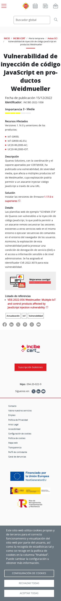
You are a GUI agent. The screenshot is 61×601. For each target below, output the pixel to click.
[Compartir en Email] (38, 324)
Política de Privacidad (18, 419)
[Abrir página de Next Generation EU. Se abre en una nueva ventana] (30, 477)
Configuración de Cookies (29, 573)
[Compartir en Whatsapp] (32, 324)
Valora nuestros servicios (20, 410)
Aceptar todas (29, 593)
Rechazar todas (29, 583)
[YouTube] (43, 391)
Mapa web (13, 442)
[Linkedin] (38, 391)
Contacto (12, 406)
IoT (24, 315)
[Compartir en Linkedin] (11, 324)
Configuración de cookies (19, 433)
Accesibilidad (14, 429)
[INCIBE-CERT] (30, 348)
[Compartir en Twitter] (18, 324)
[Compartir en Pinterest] (25, 324)
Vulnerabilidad (36, 315)
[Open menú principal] (3, 5)
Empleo (11, 415)
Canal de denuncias (17, 456)
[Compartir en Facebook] (5, 324)
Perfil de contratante (17, 452)
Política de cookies (16, 438)
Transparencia (14, 447)
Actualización (13, 315)
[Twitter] (34, 391)
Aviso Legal (13, 424)
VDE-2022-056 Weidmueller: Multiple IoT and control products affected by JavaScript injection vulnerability (32, 303)
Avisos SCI (52, 38)
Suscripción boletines (30, 367)
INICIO (7, 38)
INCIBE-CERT (19, 38)
